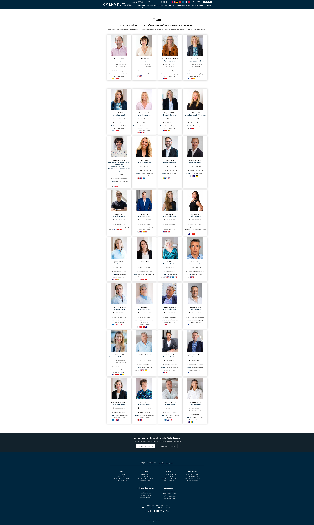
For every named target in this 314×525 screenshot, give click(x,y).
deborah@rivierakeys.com (171, 71)
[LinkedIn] (166, 2)
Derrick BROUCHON (119, 160)
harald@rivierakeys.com (120, 71)
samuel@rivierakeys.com (171, 365)
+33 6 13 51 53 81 (196, 166)
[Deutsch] (177, 2)
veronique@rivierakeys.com (196, 170)
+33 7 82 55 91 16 (120, 313)
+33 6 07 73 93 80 (145, 67)
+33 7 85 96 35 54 (170, 166)
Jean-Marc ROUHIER (144, 355)
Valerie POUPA (144, 307)
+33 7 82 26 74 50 (170, 267)
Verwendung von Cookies (145, 495)
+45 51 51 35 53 (170, 313)
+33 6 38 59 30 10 (170, 408)
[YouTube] (168, 2)
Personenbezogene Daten (145, 493)
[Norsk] (180, 2)
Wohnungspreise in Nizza (169, 499)
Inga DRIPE (144, 160)
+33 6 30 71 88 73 (171, 119)
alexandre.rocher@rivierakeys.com (196, 317)
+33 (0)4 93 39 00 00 (148, 463)
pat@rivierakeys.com (145, 412)
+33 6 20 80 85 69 (120, 408)
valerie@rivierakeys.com (145, 317)
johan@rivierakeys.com (120, 224)
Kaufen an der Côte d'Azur (169, 491)
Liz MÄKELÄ (169, 262)
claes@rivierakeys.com (170, 317)
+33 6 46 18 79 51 (171, 360)
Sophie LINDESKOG (119, 262)
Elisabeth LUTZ (144, 262)
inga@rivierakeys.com (145, 170)
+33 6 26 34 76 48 (196, 313)
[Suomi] (186, 2)
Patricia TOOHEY (144, 402)
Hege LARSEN (169, 214)
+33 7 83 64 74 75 (145, 267)
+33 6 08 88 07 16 (196, 67)
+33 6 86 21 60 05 (170, 67)
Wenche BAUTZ (144, 113)
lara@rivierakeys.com (196, 414)
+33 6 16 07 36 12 (145, 166)
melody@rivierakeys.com (196, 224)
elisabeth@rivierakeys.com (145, 272)
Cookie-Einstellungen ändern (162, 521)
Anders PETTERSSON (119, 307)
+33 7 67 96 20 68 (120, 360)
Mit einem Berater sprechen (167, 446)
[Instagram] (164, 2)
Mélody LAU (195, 214)
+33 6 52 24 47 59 (120, 220)
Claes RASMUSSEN (170, 307)
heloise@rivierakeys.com (196, 123)
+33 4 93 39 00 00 (120, 65)
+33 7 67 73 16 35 (145, 220)
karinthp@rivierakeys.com (120, 412)
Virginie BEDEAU (169, 113)
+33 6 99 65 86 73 (196, 408)
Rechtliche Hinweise (145, 497)
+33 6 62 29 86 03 (196, 360)
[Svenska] (183, 2)
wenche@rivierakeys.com (145, 123)
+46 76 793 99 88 (196, 410)
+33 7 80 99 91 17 (120, 174)
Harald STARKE (119, 59)
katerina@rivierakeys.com (120, 367)
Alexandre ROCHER (195, 307)
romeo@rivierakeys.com (145, 224)
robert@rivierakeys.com (170, 412)
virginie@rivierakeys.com (171, 123)
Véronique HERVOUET (195, 160)
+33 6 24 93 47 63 (145, 360)
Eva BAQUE (119, 113)
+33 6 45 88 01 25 (120, 267)
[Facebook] (162, 2)
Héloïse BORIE (195, 113)
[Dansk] (189, 2)
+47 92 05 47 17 (170, 220)
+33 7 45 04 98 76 (196, 220)
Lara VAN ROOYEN (195, 402)
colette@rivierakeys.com (145, 71)
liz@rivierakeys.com (170, 272)
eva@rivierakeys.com (120, 123)
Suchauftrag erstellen (146, 446)
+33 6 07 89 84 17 (145, 313)
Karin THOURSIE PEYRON (119, 402)
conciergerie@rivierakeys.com (120, 179)
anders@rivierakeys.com (120, 317)
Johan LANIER (119, 214)
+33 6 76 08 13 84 (120, 67)
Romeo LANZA (144, 214)
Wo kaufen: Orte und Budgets (168, 496)
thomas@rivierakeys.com (171, 170)
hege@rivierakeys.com (170, 224)
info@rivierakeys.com (166, 463)
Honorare (145, 491)
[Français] (172, 2)
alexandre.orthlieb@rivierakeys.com (196, 272)
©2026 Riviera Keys (149, 521)
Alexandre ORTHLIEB (195, 262)
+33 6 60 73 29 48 (145, 408)
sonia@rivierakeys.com (196, 71)
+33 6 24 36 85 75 (120, 119)
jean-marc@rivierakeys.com (145, 365)
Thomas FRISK (169, 160)
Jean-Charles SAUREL (195, 355)
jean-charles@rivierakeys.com (196, 365)
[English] (175, 2)
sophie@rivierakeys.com (120, 272)
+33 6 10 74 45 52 (196, 119)
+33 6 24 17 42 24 (145, 119)
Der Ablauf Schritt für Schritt (169, 493)
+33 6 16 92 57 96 (196, 267)
